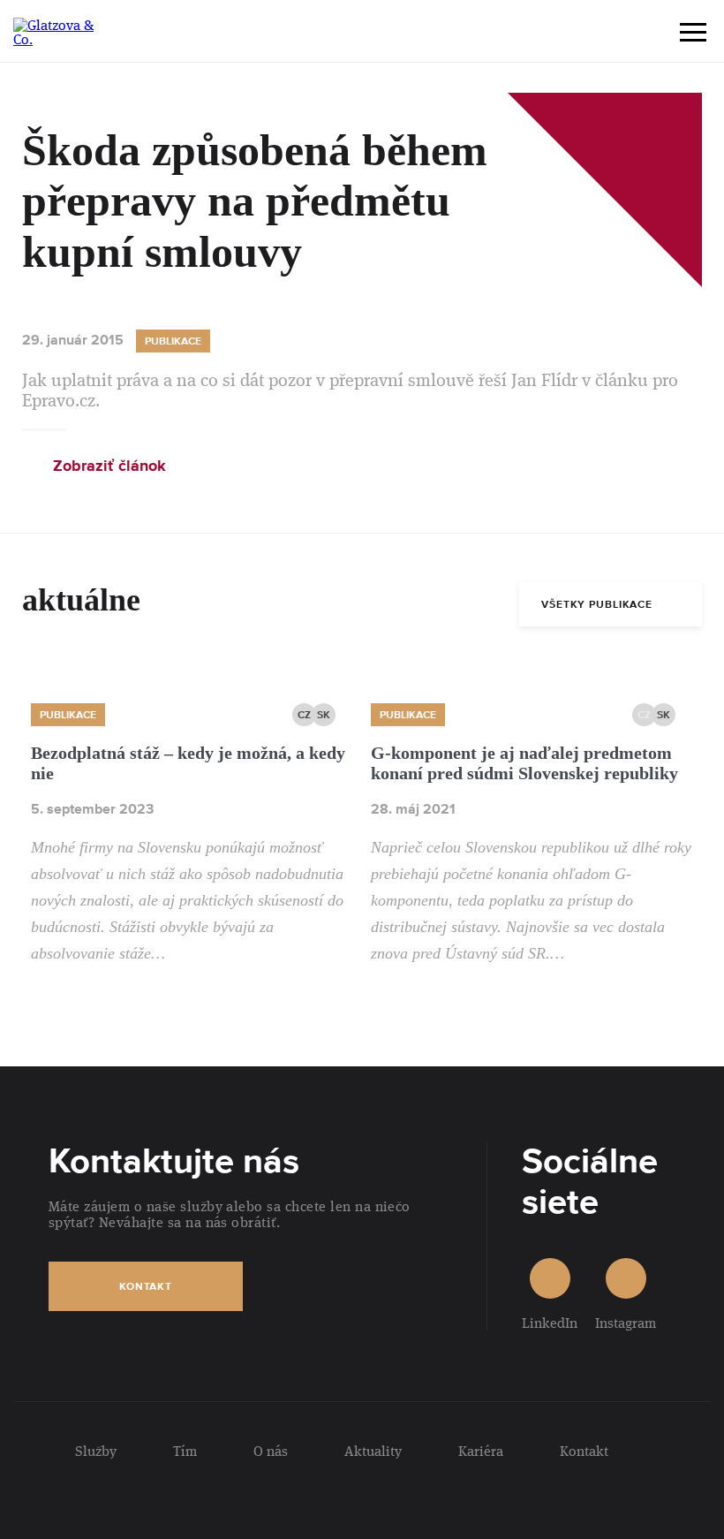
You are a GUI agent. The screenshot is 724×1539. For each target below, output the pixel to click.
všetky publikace (596, 604)
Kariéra (480, 1450)
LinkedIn (549, 1322)
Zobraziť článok (109, 467)
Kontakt (145, 1286)
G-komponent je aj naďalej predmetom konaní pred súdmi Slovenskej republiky (524, 763)
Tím (185, 1450)
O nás (270, 1450)
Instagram (625, 1322)
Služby (96, 1450)
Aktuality (373, 1450)
